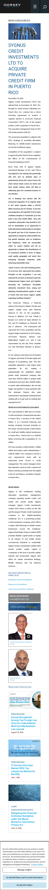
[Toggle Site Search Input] (45, 6)
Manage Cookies (25, 870)
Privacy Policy (37, 865)
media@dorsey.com (19, 599)
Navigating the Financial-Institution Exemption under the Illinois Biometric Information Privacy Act (24, 819)
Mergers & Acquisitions (17, 584)
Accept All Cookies (24, 885)
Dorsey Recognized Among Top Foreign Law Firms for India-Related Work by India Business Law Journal (24, 723)
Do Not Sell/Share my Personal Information (24, 877)
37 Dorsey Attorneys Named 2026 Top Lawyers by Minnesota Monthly (23, 770)
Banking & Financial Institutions (20, 580)
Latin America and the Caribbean (21, 589)
